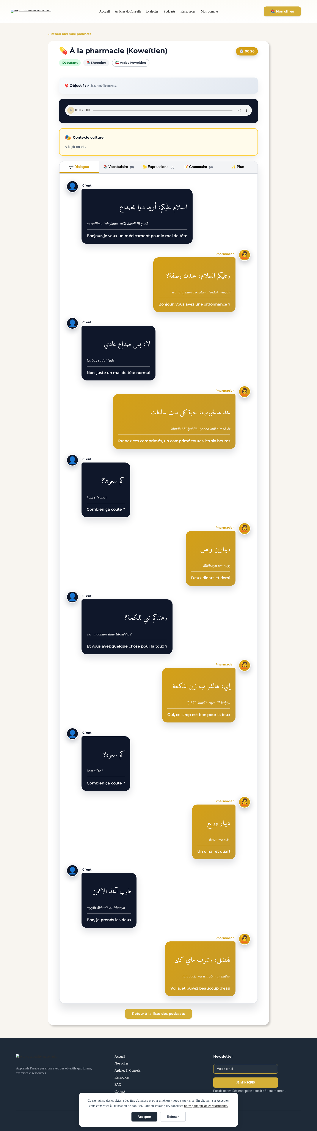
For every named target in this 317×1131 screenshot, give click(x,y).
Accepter (144, 1116)
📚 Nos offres (282, 11)
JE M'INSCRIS (245, 1082)
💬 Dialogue (79, 167)
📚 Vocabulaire (118, 167)
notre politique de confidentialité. (206, 1105)
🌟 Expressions (158, 167)
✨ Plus (238, 167)
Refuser (173, 1116)
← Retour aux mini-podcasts (69, 34)
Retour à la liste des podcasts (158, 1014)
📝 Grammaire (198, 167)
